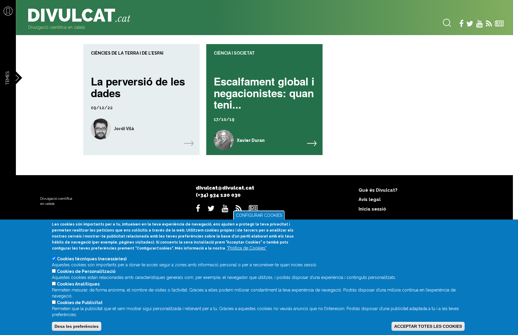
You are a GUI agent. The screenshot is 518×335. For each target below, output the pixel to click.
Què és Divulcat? (378, 190)
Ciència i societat (234, 53)
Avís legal (370, 199)
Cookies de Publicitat (80, 302)
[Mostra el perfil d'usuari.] (97, 128)
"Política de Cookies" (246, 248)
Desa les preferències (77, 326)
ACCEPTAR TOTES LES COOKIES (428, 326)
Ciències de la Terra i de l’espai (127, 53)
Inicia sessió (372, 209)
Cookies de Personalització (86, 271)
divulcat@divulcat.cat (225, 188)
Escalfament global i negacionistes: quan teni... (264, 92)
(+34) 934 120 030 (218, 195)
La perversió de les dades (138, 86)
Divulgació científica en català (56, 27)
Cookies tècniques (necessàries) (92, 258)
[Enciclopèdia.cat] (81, 15)
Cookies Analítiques (78, 284)
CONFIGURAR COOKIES (259, 215)
